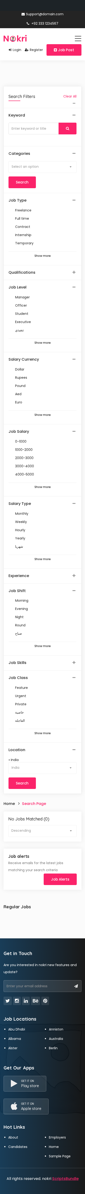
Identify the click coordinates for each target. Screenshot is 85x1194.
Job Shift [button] (17, 590)
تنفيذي (19, 330)
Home (9, 803)
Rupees (21, 377)
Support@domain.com (45, 14)
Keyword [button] (16, 115)
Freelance (23, 210)
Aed (18, 394)
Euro (18, 402)
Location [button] (16, 750)
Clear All (69, 96)
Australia (56, 1038)
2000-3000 (24, 458)
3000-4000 (24, 466)
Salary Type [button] (19, 503)
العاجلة (20, 720)
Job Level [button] (17, 287)
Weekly (21, 521)
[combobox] (42, 167)
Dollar (19, 369)
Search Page (34, 803)
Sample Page (60, 1156)
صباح (18, 633)
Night (19, 617)
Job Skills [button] (17, 662)
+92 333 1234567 (44, 23)
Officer (21, 305)
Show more (42, 256)
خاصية (19, 712)
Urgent (20, 696)
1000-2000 (24, 449)
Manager (22, 297)
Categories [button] (19, 153)
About (13, 1137)
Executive (23, 322)
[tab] (42, 115)
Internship (23, 235)
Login (17, 49)
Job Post (66, 49)
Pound (20, 385)
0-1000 (20, 441)
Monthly (21, 513)
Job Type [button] (17, 200)
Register (36, 49)
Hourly (20, 530)
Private (20, 704)
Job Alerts (60, 879)
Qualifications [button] (21, 272)
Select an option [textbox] (25, 166)
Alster (12, 1048)
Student (21, 313)
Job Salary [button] (18, 431)
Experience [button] (18, 575)
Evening (21, 608)
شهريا (19, 546)
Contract (22, 226)
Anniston (56, 1029)
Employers (57, 1137)
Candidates (17, 1146)
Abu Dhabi (16, 1029)
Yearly (20, 538)
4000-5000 (24, 474)
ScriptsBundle (65, 1178)
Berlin (53, 1048)
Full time (22, 218)
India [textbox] (15, 767)
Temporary (24, 243)
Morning (21, 600)
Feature (21, 687)
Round (20, 625)
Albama (14, 1038)
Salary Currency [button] (23, 359)
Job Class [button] (18, 677)
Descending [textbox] (21, 830)
